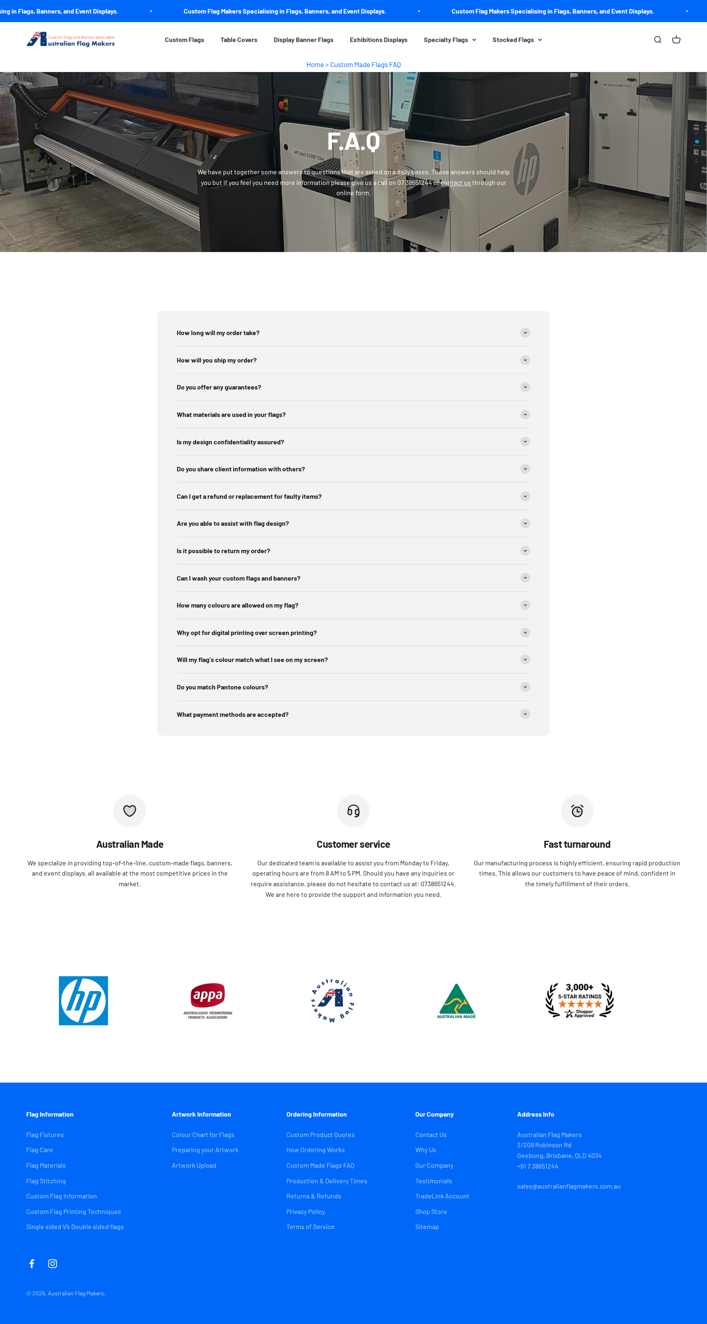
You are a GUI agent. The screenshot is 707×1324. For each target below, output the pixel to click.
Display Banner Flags (303, 39)
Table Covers (239, 39)
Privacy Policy (305, 1211)
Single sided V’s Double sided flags (75, 1226)
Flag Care (39, 1149)
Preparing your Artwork (205, 1149)
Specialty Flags (446, 39)
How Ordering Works (315, 1149)
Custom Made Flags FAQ (365, 64)
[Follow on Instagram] (52, 1263)
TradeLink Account (442, 1196)
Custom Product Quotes (320, 1134)
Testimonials (433, 1180)
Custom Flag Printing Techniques (73, 1211)
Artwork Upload (194, 1165)
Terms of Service (310, 1226)
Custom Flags (184, 39)
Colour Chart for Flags (203, 1134)
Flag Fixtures (45, 1134)
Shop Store (431, 1211)
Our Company (434, 1165)
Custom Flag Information (61, 1196)
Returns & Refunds (313, 1196)
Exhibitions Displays (379, 39)
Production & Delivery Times (326, 1180)
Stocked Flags (513, 39)
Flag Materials (46, 1165)
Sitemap (427, 1226)
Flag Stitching (46, 1180)
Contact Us (431, 1134)
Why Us (425, 1149)
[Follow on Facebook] (31, 1263)
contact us (456, 182)
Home (315, 64)
